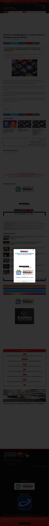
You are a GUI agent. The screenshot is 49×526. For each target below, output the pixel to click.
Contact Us (24, 281)
